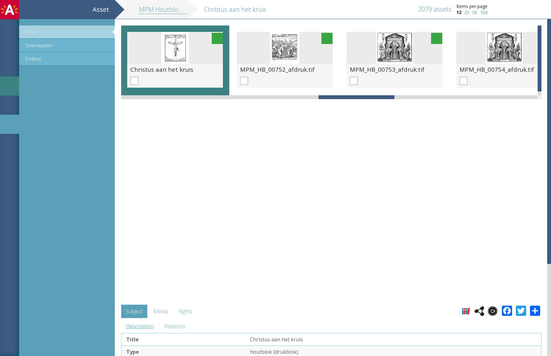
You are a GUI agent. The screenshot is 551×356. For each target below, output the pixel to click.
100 (484, 12)
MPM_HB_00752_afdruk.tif (277, 69)
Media (160, 311)
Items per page (472, 6)
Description (140, 326)
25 (466, 12)
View (31, 32)
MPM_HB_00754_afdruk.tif (496, 69)
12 (458, 12)
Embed (33, 58)
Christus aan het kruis (161, 69)
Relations (175, 326)
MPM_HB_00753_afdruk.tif (387, 69)
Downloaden (39, 45)
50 (474, 12)
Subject (134, 311)
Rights (185, 311)
